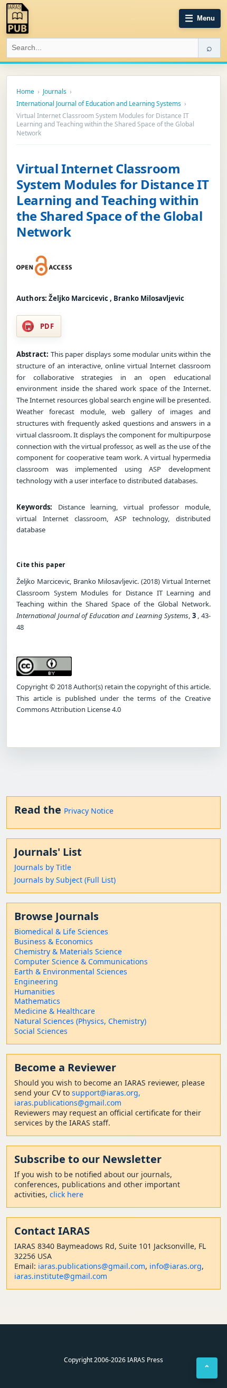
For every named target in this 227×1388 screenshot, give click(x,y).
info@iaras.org (175, 1266)
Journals (55, 91)
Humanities (34, 991)
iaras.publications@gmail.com (67, 1103)
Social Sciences (41, 1031)
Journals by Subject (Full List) (65, 880)
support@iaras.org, (106, 1093)
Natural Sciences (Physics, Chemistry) (80, 1021)
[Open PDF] (44, 266)
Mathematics (37, 1001)
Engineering (36, 981)
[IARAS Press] (17, 18)
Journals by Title (42, 867)
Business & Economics (53, 941)
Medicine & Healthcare (54, 1011)
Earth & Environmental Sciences (70, 971)
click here (66, 1194)
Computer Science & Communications (81, 961)
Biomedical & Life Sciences (61, 931)
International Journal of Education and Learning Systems (98, 104)
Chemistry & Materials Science (68, 951)
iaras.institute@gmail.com (60, 1276)
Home (25, 91)
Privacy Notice (89, 811)
